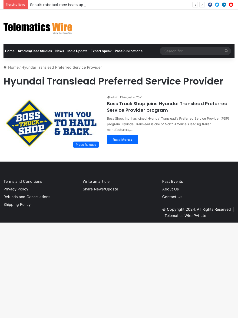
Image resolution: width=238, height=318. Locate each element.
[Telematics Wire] (38, 27)
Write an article (96, 181)
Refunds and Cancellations (26, 196)
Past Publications (128, 51)
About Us (170, 189)
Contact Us (172, 196)
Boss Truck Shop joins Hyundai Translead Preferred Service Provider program (167, 106)
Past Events (172, 181)
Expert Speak (101, 51)
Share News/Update (100, 189)
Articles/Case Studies (35, 51)
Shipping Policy (17, 204)
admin (114, 97)
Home (9, 51)
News (59, 51)
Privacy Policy (15, 189)
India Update (77, 51)
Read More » (122, 140)
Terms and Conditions (22, 181)
